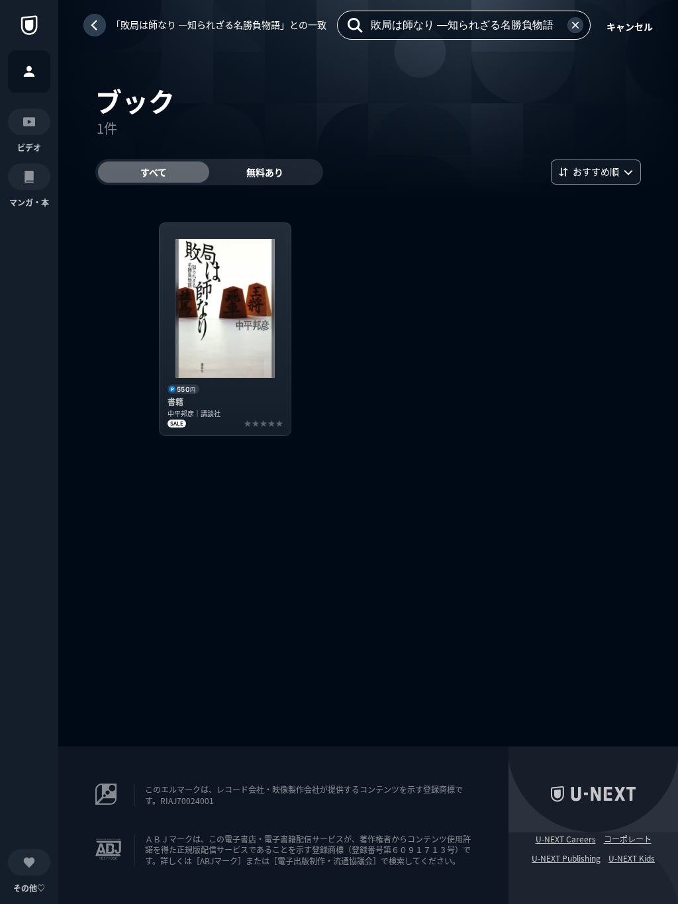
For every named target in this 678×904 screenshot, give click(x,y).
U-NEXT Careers (566, 839)
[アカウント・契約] (29, 71)
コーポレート (628, 839)
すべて (153, 172)
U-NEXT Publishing (566, 858)
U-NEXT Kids (631, 858)
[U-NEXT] (29, 25)
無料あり (264, 172)
